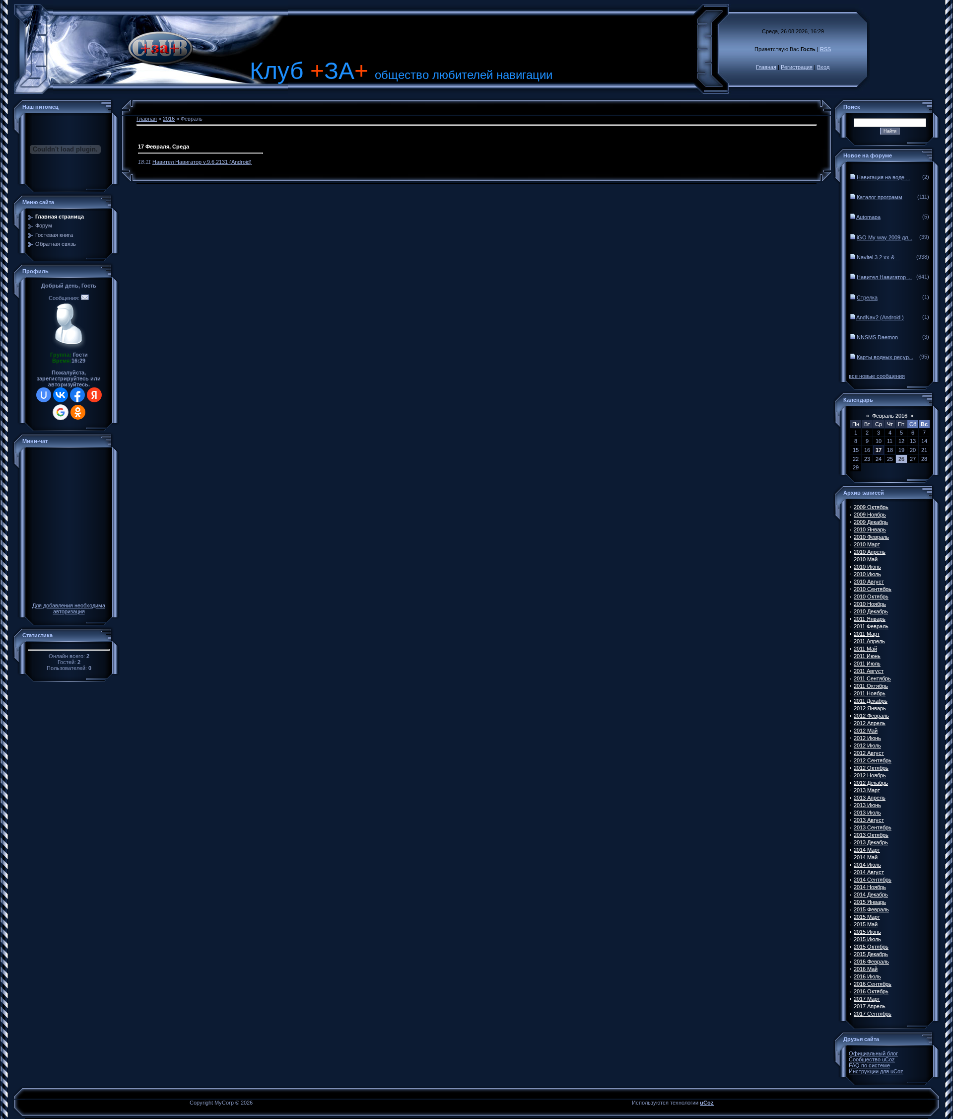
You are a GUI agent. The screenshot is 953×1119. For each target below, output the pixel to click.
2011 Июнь (867, 656)
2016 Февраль (871, 962)
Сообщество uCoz (872, 1059)
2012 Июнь (867, 738)
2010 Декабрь (871, 611)
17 (879, 450)
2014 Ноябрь (870, 887)
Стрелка (867, 297)
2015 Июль (867, 939)
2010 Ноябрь (870, 604)
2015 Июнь (867, 932)
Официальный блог (873, 1053)
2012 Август (869, 753)
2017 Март (867, 999)
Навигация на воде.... (883, 177)
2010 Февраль (871, 537)
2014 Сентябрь (872, 880)
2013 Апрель (869, 798)
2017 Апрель (869, 1006)
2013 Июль (867, 813)
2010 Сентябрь (872, 589)
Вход (823, 67)
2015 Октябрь (871, 947)
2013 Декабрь (871, 842)
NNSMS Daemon (877, 337)
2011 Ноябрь (869, 693)
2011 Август (869, 671)
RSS (825, 49)
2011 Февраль (871, 626)
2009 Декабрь (871, 522)
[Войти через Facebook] (77, 394)
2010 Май (866, 559)
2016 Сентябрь (872, 984)
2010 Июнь (867, 567)
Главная (766, 67)
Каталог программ (879, 197)
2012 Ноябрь (870, 775)
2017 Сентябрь (872, 1014)
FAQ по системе (869, 1065)
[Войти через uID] (43, 394)
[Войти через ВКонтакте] (60, 394)
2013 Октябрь (871, 835)
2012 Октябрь (871, 768)
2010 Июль (867, 574)
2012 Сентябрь (872, 760)
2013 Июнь (867, 805)
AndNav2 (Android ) (880, 317)
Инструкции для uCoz (876, 1071)
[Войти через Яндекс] (94, 394)
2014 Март (867, 850)
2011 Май (865, 649)
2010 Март (867, 544)
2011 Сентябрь (872, 678)
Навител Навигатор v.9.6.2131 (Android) (202, 162)
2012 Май (866, 731)
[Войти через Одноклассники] (77, 412)
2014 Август (869, 872)
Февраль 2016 (889, 416)
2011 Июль (867, 664)
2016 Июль (867, 976)
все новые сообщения (877, 376)
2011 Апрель (869, 641)
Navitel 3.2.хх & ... (878, 257)
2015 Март (867, 917)
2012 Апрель (869, 723)
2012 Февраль (871, 716)
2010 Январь (870, 529)
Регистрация (797, 67)
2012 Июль (867, 745)
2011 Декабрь (870, 701)
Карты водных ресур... (885, 357)
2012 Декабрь (871, 783)
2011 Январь (869, 619)
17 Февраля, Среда (163, 146)
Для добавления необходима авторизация (68, 608)
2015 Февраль (871, 909)
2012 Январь (870, 708)
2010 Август (869, 582)
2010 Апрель (869, 552)
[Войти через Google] (60, 412)
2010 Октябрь (871, 596)
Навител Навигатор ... (884, 277)
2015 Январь (870, 902)
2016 (169, 119)
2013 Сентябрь (872, 827)
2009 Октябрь (871, 507)
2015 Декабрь (871, 954)
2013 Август (869, 820)
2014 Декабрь (871, 894)
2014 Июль (867, 865)
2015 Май (866, 924)
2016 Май (866, 969)
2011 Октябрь (871, 686)
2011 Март (867, 634)
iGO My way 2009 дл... (884, 237)
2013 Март (867, 790)
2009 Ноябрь (870, 515)
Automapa (868, 217)
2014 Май (866, 857)
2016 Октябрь (871, 991)
